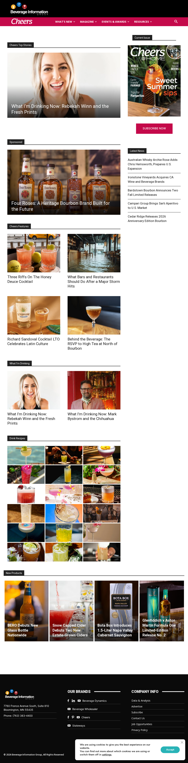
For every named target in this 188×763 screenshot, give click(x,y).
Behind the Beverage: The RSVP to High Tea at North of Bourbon (93, 344)
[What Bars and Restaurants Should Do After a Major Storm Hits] (94, 253)
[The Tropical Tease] (101, 474)
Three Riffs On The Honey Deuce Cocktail (29, 279)
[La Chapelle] (64, 455)
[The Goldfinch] (64, 532)
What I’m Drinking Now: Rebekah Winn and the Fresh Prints (31, 418)
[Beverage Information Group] (35, 8)
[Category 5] (26, 474)
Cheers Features (19, 226)
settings (106, 754)
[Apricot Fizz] (101, 494)
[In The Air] (26, 513)
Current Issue (142, 37)
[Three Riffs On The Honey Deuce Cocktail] (33, 253)
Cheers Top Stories (21, 45)
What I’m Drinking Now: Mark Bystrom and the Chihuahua (92, 416)
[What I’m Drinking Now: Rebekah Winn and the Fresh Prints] (63, 85)
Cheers (86, 717)
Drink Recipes (17, 438)
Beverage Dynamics (94, 700)
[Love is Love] (26, 532)
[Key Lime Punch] (64, 513)
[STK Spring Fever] (26, 552)
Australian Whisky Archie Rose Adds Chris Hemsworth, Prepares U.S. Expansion (153, 164)
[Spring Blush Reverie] (101, 532)
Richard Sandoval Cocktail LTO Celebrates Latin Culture (33, 341)
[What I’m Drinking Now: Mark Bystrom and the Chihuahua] (94, 390)
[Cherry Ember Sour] (26, 494)
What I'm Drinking (20, 363)
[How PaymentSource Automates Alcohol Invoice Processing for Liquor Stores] (63, 182)
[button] (176, 21)
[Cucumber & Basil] (26, 455)
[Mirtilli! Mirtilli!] (101, 455)
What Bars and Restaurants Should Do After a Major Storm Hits (94, 281)
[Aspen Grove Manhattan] (101, 513)
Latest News (137, 150)
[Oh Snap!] (64, 552)
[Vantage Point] (64, 474)
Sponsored (16, 142)
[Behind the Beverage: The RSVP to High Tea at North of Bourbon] (94, 315)
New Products (14, 573)
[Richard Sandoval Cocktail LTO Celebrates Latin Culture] (33, 315)
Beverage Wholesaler (85, 709)
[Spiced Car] (101, 552)
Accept (170, 749)
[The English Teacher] (64, 494)
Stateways (78, 725)
